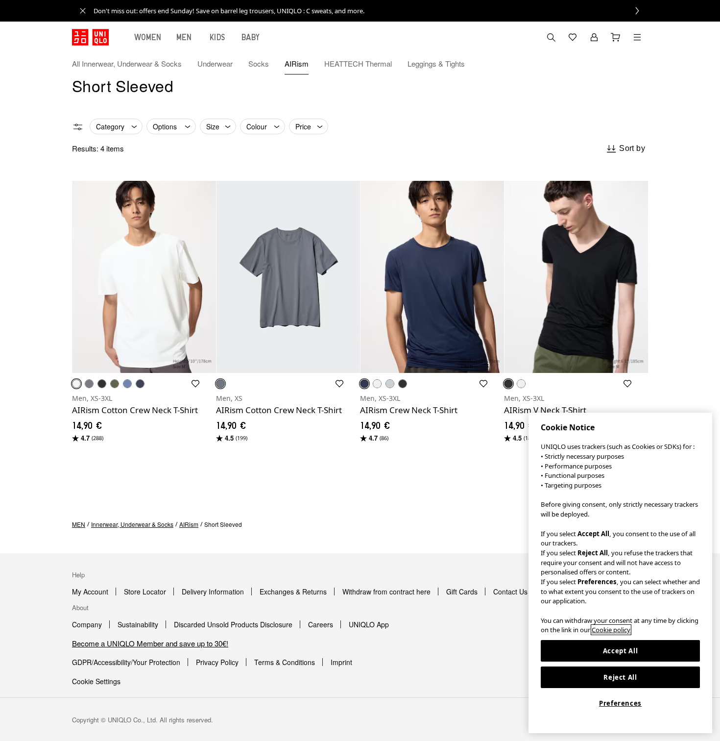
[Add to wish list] (195, 384)
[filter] (78, 127)
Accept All (620, 650)
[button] (637, 63)
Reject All (620, 677)
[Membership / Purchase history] (594, 37)
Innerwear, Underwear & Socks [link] (132, 524)
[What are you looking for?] (551, 37)
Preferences (620, 703)
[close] (83, 11)
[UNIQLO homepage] (90, 37)
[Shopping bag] (615, 37)
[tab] (148, 37)
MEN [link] (78, 524)
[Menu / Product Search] (637, 37)
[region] (620, 573)
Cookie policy (611, 629)
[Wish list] (572, 37)
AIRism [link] (188, 524)
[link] (371, 11)
